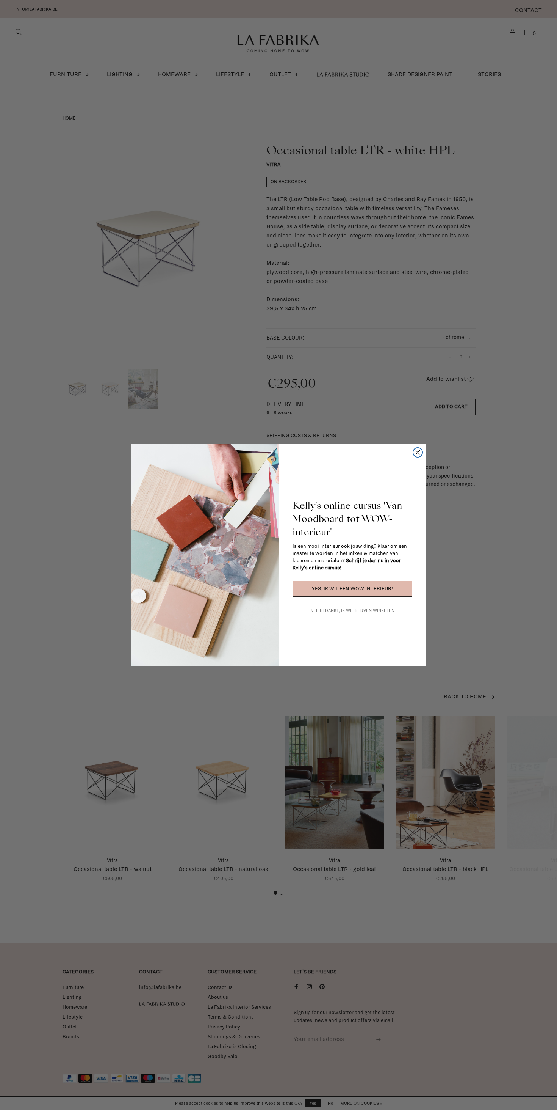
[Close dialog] (417, 452)
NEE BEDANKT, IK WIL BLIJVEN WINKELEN (352, 610)
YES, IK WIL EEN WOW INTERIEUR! (352, 588)
